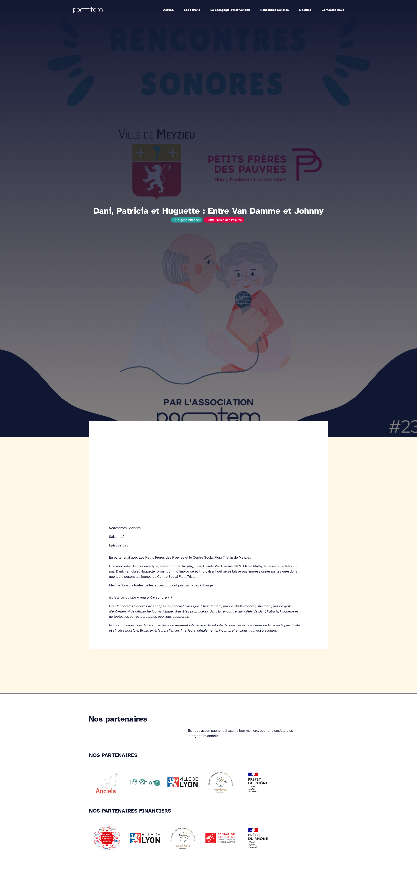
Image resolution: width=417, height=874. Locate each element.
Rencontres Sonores (274, 6)
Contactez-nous (333, 6)
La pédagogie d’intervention (230, 6)
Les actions (192, 6)
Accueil (168, 6)
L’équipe (305, 6)
